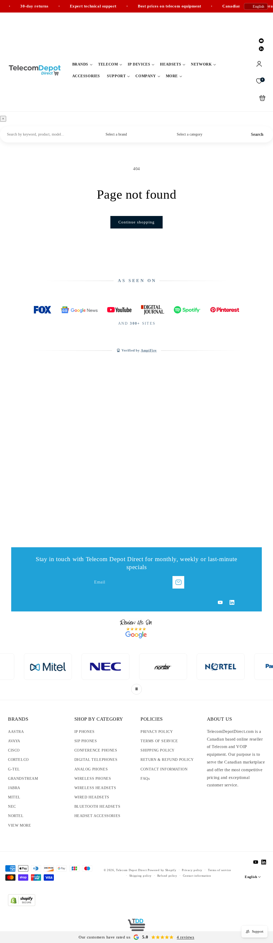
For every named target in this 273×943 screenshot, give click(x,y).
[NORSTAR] (119, 666)
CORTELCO (18, 760)
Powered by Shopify (162, 870)
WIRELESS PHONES (92, 779)
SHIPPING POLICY (157, 750)
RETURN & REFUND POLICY (167, 760)
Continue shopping (136, 222)
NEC (12, 807)
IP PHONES (84, 732)
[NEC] (61, 666)
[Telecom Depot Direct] (136, 927)
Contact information (197, 875)
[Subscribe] (178, 582)
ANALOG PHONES (91, 769)
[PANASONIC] (234, 666)
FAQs (145, 779)
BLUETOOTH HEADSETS (97, 807)
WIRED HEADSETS (91, 797)
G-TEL (14, 769)
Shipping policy (140, 875)
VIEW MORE (19, 825)
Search (257, 134)
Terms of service (219, 870)
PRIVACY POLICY (156, 732)
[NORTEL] (176, 666)
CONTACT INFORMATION (163, 769)
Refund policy (167, 875)
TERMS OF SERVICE (159, 741)
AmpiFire (149, 350)
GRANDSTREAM (23, 779)
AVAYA (14, 741)
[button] (82, 64)
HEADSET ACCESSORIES (97, 816)
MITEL (14, 797)
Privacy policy (192, 870)
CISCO (14, 750)
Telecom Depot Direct (131, 870)
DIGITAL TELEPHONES (96, 760)
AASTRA (16, 732)
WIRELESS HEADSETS (95, 788)
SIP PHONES (85, 741)
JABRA (14, 788)
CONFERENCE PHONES (95, 750)
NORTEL (16, 816)
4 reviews (185, 937)
